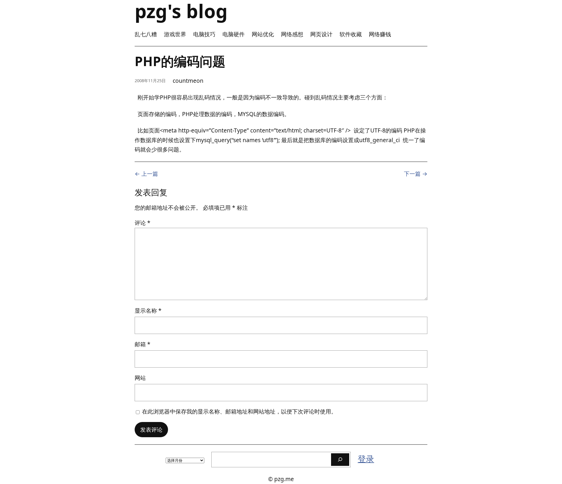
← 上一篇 (146, 174)
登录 (366, 458)
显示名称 (148, 310)
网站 (140, 378)
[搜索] (340, 459)
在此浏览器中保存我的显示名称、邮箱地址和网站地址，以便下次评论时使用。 (239, 411)
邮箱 (142, 344)
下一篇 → (415, 174)
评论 (142, 223)
